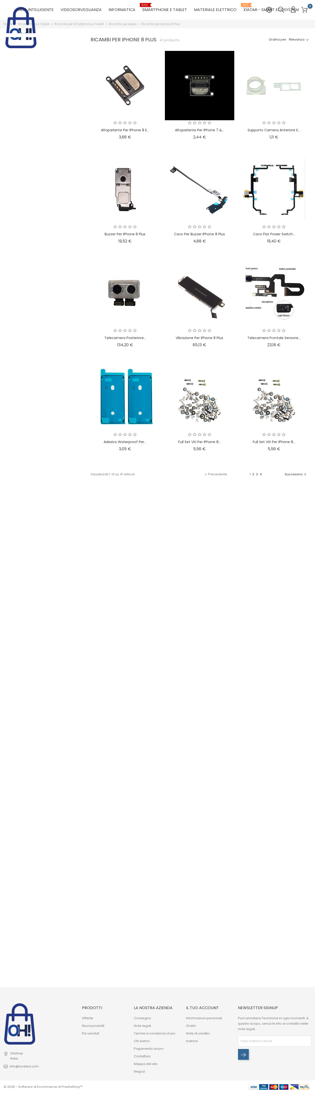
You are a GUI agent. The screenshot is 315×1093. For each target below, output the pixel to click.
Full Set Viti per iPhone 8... (199, 441)
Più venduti (90, 1033)
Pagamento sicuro (149, 1048)
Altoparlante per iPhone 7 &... (199, 130)
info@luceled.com (24, 1066)
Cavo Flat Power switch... (274, 234)
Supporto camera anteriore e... (274, 130)
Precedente (215, 474)
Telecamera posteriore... (125, 337)
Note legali (142, 1025)
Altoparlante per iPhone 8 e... (125, 130)
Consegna (142, 1018)
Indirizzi (192, 1041)
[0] (304, 10)
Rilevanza (296, 39)
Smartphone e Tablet (164, 8)
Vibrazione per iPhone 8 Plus (199, 337)
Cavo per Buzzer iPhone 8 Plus (199, 234)
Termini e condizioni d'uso (154, 1033)
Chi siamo (142, 1041)
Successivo (296, 474)
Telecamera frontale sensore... (273, 337)
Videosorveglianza (81, 10)
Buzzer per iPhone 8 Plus (125, 234)
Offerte (87, 1018)
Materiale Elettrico (215, 10)
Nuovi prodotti (93, 1025)
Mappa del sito (146, 1064)
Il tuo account (202, 1008)
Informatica (122, 10)
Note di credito (198, 1033)
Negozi (139, 1071)
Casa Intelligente (35, 10)
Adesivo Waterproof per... (125, 441)
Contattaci (142, 1056)
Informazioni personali (204, 1018)
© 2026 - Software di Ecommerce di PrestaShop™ (43, 1086)
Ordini (191, 1025)
